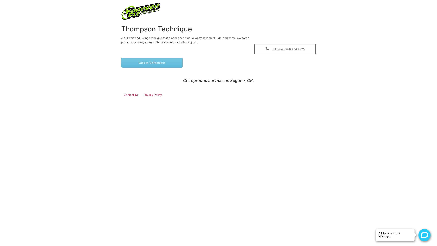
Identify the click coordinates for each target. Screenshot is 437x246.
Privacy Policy (153, 95)
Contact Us (131, 95)
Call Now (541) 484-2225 (288, 49)
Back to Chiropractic (152, 62)
